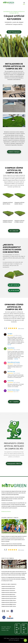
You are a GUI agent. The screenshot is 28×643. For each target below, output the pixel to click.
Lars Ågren (10, 333)
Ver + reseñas (14, 402)
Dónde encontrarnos (6, 511)
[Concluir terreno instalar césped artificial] (14, 112)
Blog (7, 630)
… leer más (15, 358)
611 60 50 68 (15, 291)
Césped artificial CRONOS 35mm (8, 596)
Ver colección (14, 231)
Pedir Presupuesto (14, 32)
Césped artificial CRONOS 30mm (8, 592)
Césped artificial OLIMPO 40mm (8, 606)
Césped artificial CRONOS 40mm (8, 602)
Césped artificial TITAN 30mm (8, 590)
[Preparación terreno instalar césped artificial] (14, 97)
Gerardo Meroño (11, 348)
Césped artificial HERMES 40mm (8, 604)
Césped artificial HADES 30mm (8, 588)
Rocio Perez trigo (11, 371)
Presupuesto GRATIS (14, 464)
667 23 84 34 (15, 285)
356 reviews (21, 328)
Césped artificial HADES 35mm (8, 594)
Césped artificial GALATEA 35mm (8, 598)
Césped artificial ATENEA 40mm (8, 600)
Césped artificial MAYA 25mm (8, 586)
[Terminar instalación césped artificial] (14, 126)
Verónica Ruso (11, 380)
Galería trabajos (14, 152)
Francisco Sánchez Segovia (13, 390)
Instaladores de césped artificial (13, 65)
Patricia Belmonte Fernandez (14, 362)
